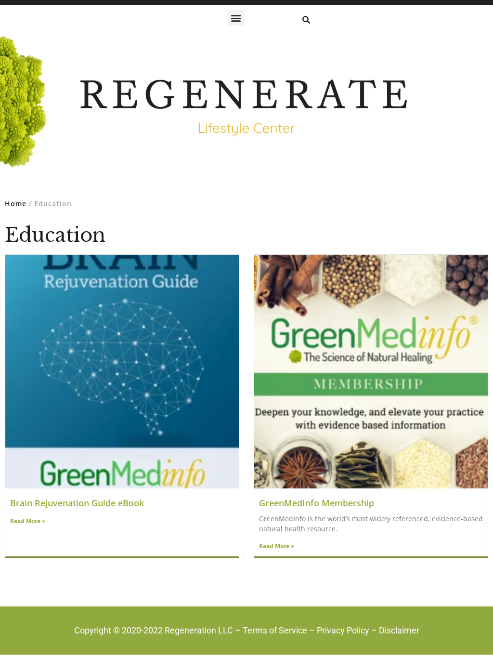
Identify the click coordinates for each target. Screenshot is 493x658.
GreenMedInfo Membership (316, 503)
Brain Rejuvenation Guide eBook (77, 503)
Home (15, 203)
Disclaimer (399, 630)
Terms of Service (275, 630)
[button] (236, 18)
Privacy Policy (343, 630)
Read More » (27, 521)
